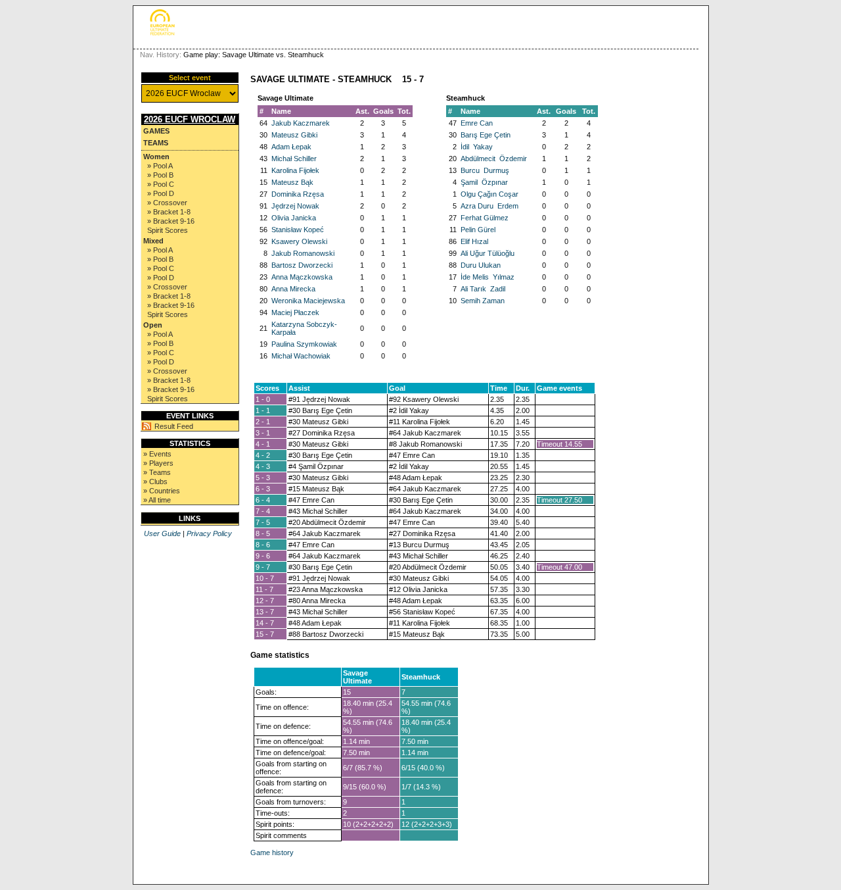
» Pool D (160, 193)
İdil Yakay (477, 147)
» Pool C (160, 184)
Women (156, 157)
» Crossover (167, 203)
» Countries (161, 491)
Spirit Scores (167, 230)
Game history (272, 852)
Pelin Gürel (478, 230)
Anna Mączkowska (301, 277)
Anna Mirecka (293, 289)
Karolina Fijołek (295, 170)
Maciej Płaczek (295, 312)
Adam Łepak (291, 147)
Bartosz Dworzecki (301, 265)
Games (156, 131)
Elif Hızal (474, 241)
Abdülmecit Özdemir (494, 158)
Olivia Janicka (293, 218)
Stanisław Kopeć (297, 230)
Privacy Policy (209, 533)
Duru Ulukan (481, 265)
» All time (157, 500)
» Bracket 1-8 (169, 212)
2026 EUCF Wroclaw (189, 119)
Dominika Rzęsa (297, 194)
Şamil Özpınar (484, 182)
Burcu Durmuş (485, 170)
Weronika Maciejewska (308, 301)
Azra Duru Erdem (489, 206)
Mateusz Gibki (294, 135)
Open (152, 325)
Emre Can (477, 123)
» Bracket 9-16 (170, 221)
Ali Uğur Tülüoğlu (487, 253)
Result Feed (173, 426)
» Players (158, 463)
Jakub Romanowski (302, 253)
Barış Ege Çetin (486, 135)
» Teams (157, 472)
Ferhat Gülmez (485, 218)
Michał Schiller (294, 158)
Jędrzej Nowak (295, 206)
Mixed (153, 241)
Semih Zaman (483, 301)
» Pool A (160, 166)
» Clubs (155, 481)
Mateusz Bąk (292, 182)
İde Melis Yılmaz (487, 277)
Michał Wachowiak (300, 356)
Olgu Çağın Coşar (489, 194)
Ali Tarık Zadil (483, 289)
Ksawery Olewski (299, 241)
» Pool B (160, 175)
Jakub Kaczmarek (300, 123)
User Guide (162, 533)
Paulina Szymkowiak (304, 344)
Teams (155, 143)
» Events (157, 454)
